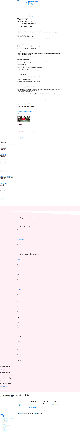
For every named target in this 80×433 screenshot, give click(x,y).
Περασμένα (5, 426)
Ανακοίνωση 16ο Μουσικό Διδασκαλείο (32, 1)
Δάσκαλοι (43, 410)
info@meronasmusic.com (28, 111)
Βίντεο (29, 15)
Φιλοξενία (28, 2)
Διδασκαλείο (28, 9)
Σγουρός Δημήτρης (3, 148)
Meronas (20, 413)
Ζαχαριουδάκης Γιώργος (4, 162)
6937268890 (30, 404)
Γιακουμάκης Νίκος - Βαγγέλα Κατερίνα (6, 177)
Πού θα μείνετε (30, 4)
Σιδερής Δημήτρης (3, 155)
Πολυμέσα (28, 14)
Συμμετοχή (11, 431)
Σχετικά (27, 8)
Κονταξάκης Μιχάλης (3, 184)
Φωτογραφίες (30, 16)
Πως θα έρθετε (30, 3)
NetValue (35, 413)
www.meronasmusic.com (21, 111)
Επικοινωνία (21, 131)
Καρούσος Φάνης (3, 191)
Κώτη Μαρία (2, 199)
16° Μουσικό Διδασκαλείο (7, 425)
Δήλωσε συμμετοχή (31, 131)
